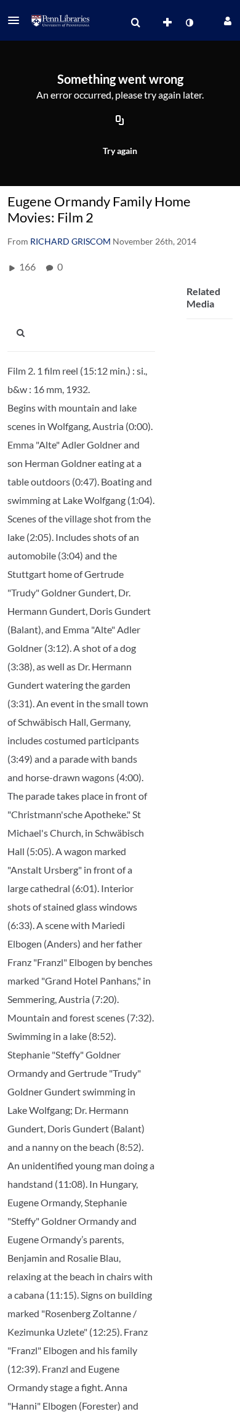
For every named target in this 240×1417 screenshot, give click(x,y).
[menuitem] (135, 23)
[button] (17, 20)
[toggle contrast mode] (189, 23)
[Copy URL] (120, 121)
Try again (120, 150)
